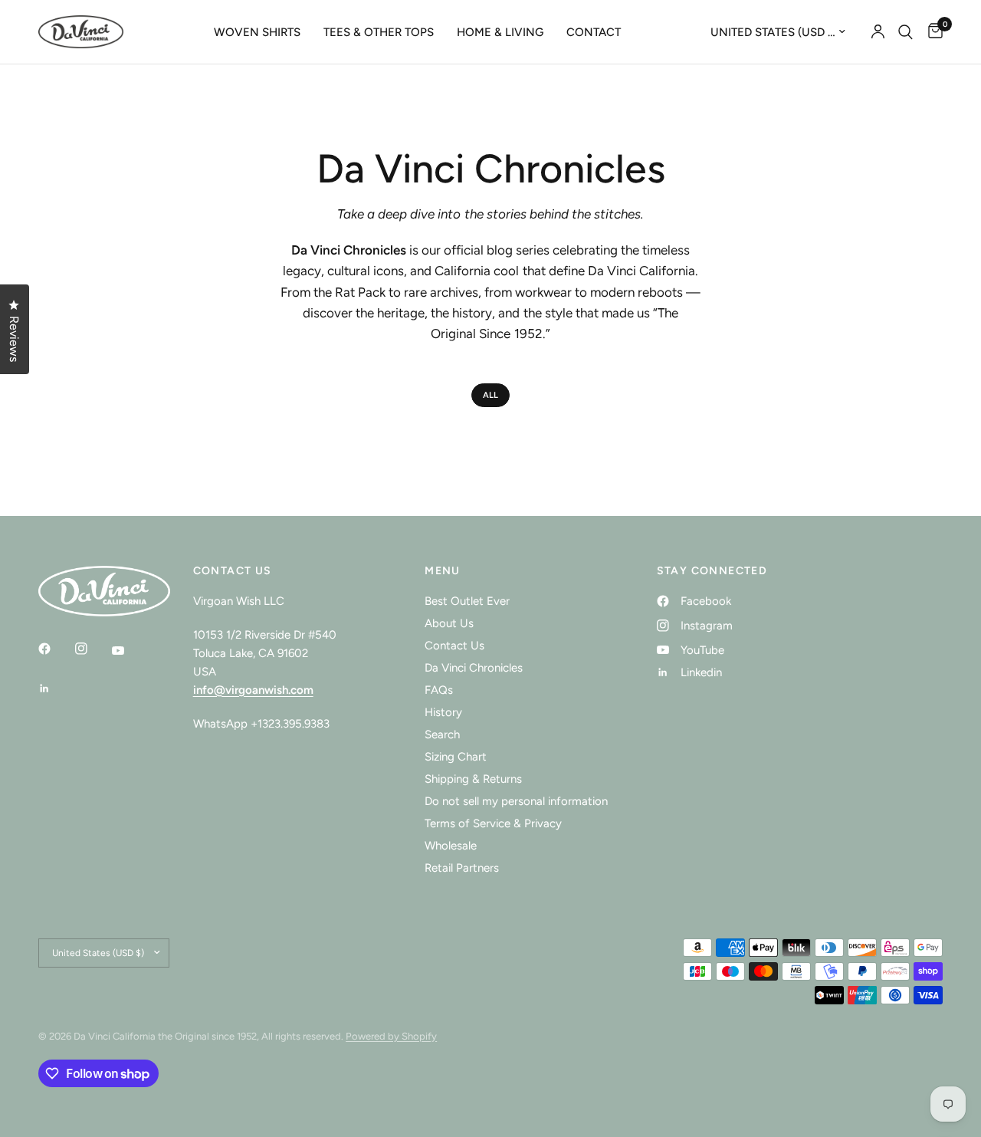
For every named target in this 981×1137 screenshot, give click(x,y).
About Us (449, 623)
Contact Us (454, 645)
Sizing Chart (456, 757)
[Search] (905, 32)
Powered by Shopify (391, 1036)
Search (442, 734)
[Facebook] (55, 648)
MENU (443, 571)
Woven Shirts (257, 32)
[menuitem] (257, 32)
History (443, 712)
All (490, 395)
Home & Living (500, 32)
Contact (593, 32)
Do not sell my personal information (516, 801)
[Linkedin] (55, 688)
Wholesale (451, 846)
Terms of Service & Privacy (493, 823)
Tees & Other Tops (378, 32)
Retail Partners (462, 868)
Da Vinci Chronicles (474, 668)
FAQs (439, 690)
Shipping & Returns (473, 779)
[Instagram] (92, 648)
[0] (931, 32)
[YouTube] (129, 651)
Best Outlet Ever (467, 601)
